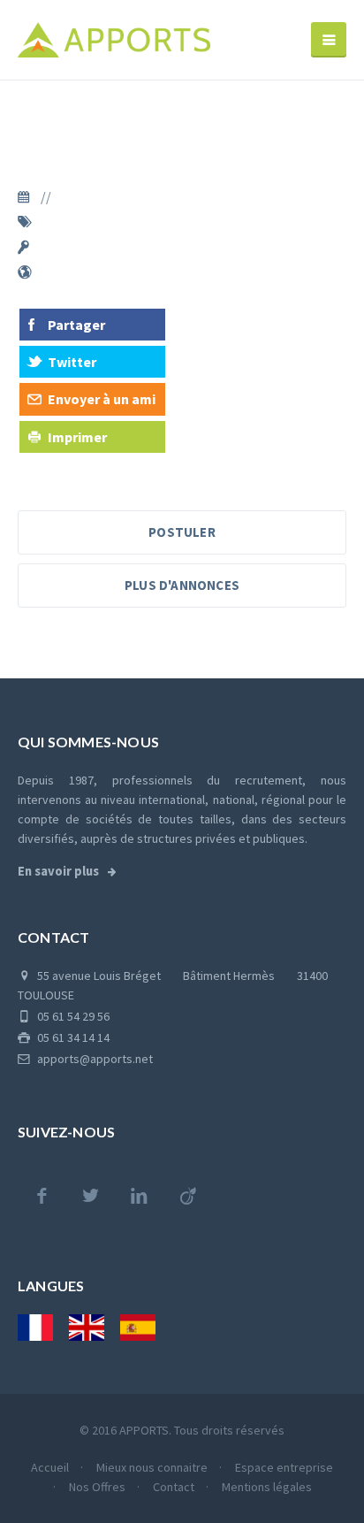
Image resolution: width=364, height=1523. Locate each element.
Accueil (51, 1467)
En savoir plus (60, 871)
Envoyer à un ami (101, 399)
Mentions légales (267, 1487)
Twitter (72, 362)
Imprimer (77, 437)
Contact (175, 1487)
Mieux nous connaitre (153, 1467)
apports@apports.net (93, 1059)
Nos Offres (98, 1487)
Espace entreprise (284, 1467)
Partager (76, 324)
